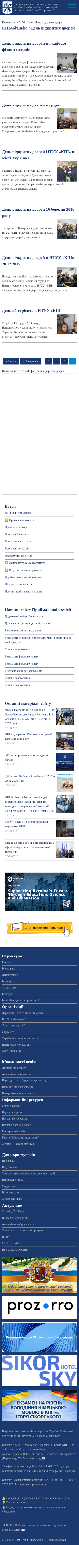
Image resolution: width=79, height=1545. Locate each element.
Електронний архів (14, 1131)
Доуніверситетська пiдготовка (23, 577)
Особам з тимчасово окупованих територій (28, 1173)
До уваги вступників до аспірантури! (28, 623)
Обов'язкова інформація (37, 1444)
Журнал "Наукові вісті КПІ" (19, 1143)
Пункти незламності (18, 1502)
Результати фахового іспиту (21, 656)
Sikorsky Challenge (13, 1211)
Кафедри (7, 994)
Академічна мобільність (16, 1074)
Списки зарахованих (17, 649)
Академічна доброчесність (18, 1224)
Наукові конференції (14, 1118)
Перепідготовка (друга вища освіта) (24, 1080)
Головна (7, 22)
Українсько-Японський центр (20, 1038)
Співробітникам (12, 1198)
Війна (5, 1236)
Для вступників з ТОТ (19, 555)
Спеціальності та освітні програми (23, 1230)
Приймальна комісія (21, 520)
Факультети (9, 987)
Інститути (8, 981)
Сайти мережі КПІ (13, 1105)
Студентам (8, 1186)
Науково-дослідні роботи (17, 1124)
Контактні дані (11, 1444)
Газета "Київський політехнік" (21, 1137)
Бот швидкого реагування (30, 1484)
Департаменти (10, 974)
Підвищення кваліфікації (17, 1086)
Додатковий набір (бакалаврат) (24, 616)
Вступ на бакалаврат (17, 534)
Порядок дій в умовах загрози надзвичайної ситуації (38, 1498)
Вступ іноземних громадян (25, 570)
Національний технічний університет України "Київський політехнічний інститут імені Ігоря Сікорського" (37, 7)
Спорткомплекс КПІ (14, 1025)
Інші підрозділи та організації (20, 1000)
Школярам (8, 1160)
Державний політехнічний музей (22, 1013)
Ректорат (7, 962)
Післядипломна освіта (18, 584)
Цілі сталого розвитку (15, 1249)
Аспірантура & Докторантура (27, 562)
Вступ (10, 506)
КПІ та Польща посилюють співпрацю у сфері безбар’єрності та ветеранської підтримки (29, 847)
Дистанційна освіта (14, 1067)
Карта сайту (17, 1449)
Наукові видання (12, 1112)
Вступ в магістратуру (18, 541)
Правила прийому (16, 527)
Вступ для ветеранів (17, 548)
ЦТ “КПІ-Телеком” (13, 1019)
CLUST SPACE (11, 1243)
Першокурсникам (12, 1179)
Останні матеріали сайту (28, 703)
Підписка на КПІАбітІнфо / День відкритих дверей (33, 371)
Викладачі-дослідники (15, 1217)
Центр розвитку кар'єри (16, 1044)
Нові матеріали (36, 1449)
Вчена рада (8, 968)
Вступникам (9, 1167)
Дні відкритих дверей (18, 512)
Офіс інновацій (11, 1050)
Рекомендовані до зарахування (23, 630)
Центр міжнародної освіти (18, 1093)
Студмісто (8, 1032)
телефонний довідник (62, 1471)
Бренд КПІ (60, 1444)
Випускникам (10, 1192)
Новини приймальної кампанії (24, 591)
